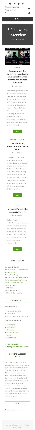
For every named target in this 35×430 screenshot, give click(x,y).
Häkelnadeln (11, 325)
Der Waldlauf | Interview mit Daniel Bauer (17, 146)
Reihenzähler (11, 330)
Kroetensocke (11, 7)
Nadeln (9, 335)
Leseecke (17, 67)
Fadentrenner (11, 338)
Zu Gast (21, 139)
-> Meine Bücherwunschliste (14, 293)
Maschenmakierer (13, 332)
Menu (18, 19)
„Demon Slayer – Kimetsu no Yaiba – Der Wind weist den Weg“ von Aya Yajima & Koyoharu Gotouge (17, 280)
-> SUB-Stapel (9, 288)
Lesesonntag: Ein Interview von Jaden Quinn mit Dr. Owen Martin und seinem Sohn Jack (17, 77)
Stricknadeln (11, 327)
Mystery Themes (17, 427)
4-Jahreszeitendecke (14, 311)
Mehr (17, 131)
